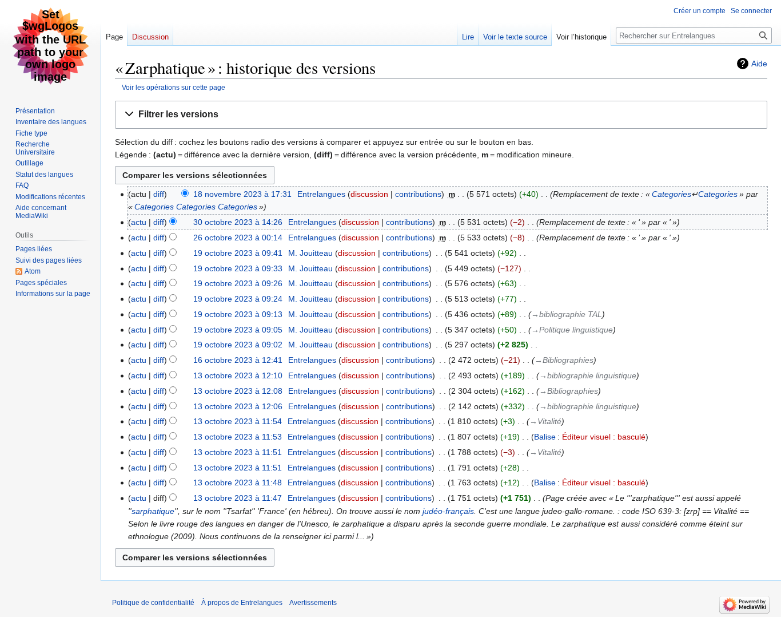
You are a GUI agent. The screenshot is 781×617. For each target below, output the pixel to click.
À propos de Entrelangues (241, 603)
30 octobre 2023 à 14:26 (237, 222)
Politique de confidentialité (153, 603)
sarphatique (153, 511)
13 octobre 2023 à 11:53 (237, 436)
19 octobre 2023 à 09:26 (237, 283)
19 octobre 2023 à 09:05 (237, 329)
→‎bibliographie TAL (566, 314)
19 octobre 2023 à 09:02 (237, 344)
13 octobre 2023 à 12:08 (237, 390)
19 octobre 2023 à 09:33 (237, 268)
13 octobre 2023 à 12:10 (237, 375)
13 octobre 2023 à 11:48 (237, 482)
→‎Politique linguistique (572, 329)
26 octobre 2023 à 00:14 (237, 237)
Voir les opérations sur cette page (173, 87)
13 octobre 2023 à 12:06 (237, 406)
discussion (369, 194)
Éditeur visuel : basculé (603, 436)
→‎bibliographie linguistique (587, 375)
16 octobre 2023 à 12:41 (237, 360)
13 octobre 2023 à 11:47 (237, 498)
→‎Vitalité (545, 421)
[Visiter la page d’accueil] (50, 46)
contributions (418, 194)
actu (138, 222)
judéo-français (448, 511)
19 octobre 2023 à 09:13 (237, 314)
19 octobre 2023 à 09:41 (237, 253)
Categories (671, 194)
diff (158, 194)
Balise (545, 436)
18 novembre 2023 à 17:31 (242, 194)
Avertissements (313, 603)
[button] (441, 115)
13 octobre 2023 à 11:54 (237, 421)
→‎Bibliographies (564, 360)
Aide (759, 63)
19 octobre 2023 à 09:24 (237, 298)
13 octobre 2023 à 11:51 (237, 452)
